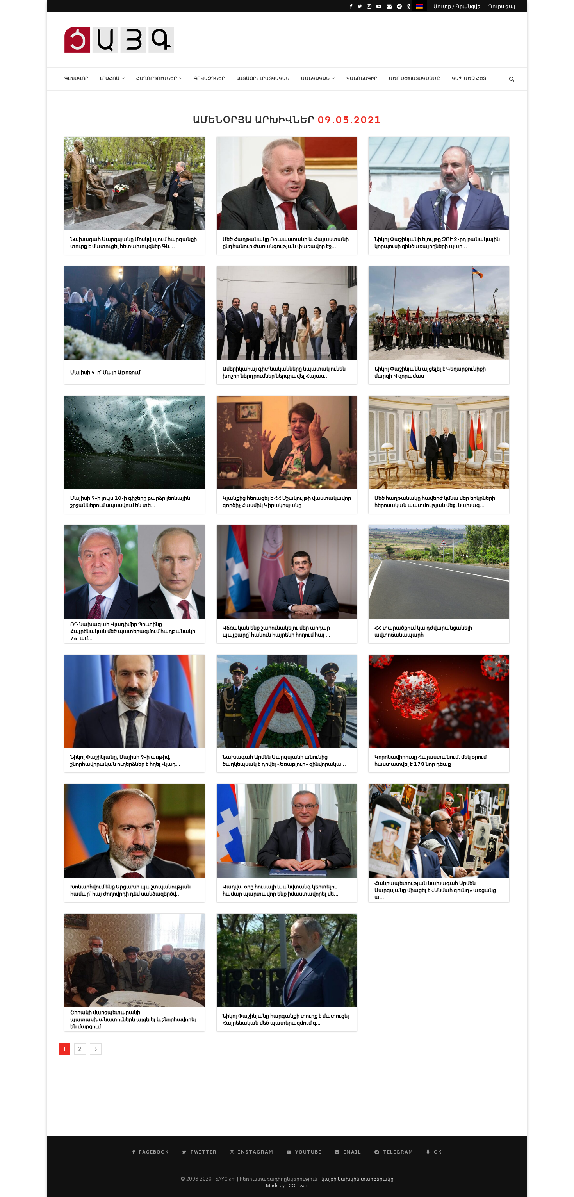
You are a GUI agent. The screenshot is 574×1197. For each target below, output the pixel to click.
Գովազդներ (209, 78)
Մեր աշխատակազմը (414, 78)
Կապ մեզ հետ (469, 78)
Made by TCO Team (287, 1185)
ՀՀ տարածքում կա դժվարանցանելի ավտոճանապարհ (423, 631)
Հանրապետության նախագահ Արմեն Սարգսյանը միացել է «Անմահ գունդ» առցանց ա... (435, 890)
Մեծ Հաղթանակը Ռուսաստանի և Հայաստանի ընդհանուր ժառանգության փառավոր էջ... (286, 242)
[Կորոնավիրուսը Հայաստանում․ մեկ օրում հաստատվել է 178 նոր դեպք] (439, 701)
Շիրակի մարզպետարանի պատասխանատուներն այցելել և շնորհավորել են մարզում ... (133, 1019)
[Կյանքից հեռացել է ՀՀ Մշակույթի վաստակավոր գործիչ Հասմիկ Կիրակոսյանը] (287, 442)
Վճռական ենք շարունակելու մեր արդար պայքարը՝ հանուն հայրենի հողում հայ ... (276, 631)
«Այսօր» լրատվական (263, 78)
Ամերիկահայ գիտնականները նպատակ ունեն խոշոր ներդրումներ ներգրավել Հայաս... (284, 372)
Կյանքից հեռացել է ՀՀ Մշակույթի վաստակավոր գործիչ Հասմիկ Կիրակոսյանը (287, 501)
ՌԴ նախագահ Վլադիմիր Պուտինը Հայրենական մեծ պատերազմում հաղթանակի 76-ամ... (132, 631)
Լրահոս (109, 78)
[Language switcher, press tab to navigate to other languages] (419, 5)
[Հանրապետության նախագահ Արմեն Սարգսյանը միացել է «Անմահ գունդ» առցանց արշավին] (439, 831)
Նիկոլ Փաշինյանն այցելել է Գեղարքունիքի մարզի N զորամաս (430, 372)
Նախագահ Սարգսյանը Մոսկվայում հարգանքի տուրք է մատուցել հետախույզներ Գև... (133, 242)
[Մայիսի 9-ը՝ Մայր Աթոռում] (134, 313)
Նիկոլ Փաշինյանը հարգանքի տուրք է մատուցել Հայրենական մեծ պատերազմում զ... (286, 1019)
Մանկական (315, 78)
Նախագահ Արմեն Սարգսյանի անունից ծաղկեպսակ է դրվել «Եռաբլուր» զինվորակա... (284, 760)
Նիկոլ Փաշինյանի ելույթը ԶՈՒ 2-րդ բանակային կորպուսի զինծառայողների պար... (437, 242)
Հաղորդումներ (156, 78)
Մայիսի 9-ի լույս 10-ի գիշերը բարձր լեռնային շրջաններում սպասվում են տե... (130, 501)
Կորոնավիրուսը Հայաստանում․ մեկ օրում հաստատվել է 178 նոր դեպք (430, 760)
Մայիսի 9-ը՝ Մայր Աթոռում (105, 372)
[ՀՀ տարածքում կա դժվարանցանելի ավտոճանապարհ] (439, 572)
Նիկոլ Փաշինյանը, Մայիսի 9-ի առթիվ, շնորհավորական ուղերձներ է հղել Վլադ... (125, 760)
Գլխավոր (76, 78)
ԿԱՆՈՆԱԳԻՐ (361, 78)
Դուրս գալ (501, 6)
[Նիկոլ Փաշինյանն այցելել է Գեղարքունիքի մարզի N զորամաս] (439, 313)
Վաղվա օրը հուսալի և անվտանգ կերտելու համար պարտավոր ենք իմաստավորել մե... (281, 890)
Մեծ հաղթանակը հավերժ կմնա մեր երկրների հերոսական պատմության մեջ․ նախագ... (434, 501)
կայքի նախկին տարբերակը (357, 1179)
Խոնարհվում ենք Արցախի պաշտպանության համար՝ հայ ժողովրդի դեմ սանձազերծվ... (130, 890)
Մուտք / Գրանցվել (457, 6)
